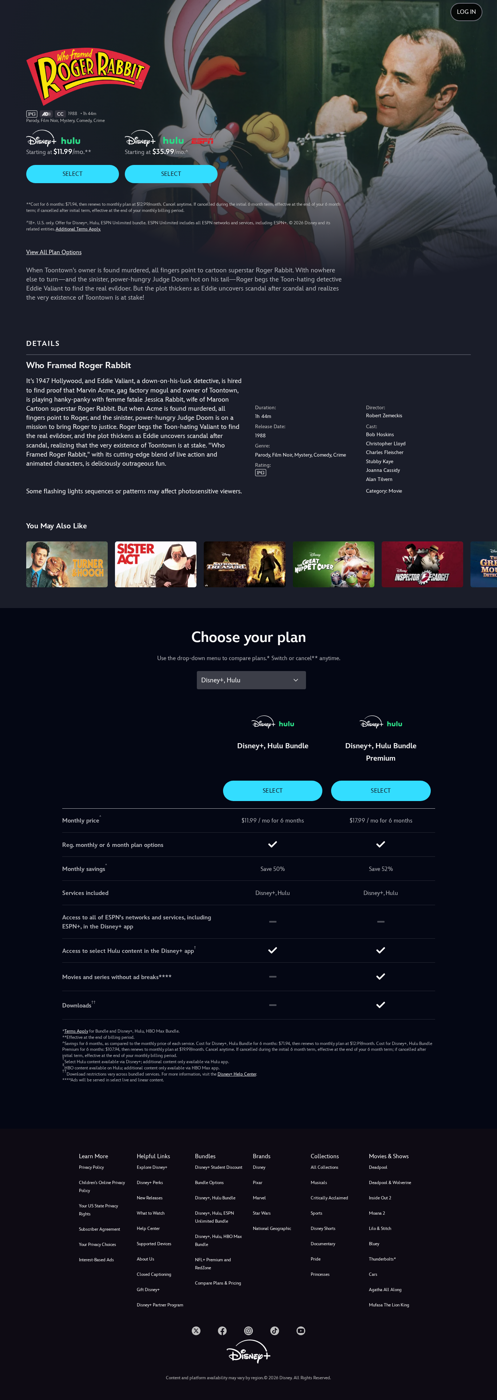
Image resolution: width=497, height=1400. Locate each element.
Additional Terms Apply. (78, 229)
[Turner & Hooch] (67, 564)
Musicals (319, 1182)
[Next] (483, 563)
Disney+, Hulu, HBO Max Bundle (218, 1240)
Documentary (323, 1243)
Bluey (374, 1243)
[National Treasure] (244, 564)
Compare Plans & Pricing (218, 1283)
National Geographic (272, 1228)
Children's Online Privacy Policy (102, 1186)
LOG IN (466, 11)
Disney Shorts (323, 1228)
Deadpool (378, 1167)
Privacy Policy (91, 1167)
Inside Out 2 (380, 1197)
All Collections (324, 1167)
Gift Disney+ (148, 1289)
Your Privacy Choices (97, 1244)
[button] (161, 1156)
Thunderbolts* (382, 1259)
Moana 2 (377, 1213)
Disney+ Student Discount (218, 1167)
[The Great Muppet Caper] (333, 564)
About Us (145, 1259)
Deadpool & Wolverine (390, 1182)
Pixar (257, 1182)
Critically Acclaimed (329, 1197)
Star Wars (262, 1213)
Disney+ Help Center (237, 1074)
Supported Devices (154, 1243)
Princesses (320, 1274)
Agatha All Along (385, 1289)
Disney (259, 1167)
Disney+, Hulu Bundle (215, 1197)
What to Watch (150, 1213)
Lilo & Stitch (380, 1228)
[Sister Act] (155, 564)
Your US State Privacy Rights (98, 1209)
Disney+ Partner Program (160, 1305)
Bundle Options (209, 1182)
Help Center (148, 1228)
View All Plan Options (53, 252)
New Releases (150, 1197)
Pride (316, 1259)
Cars (373, 1274)
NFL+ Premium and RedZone (213, 1263)
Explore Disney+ (152, 1167)
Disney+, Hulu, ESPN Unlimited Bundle (214, 1217)
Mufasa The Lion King (389, 1305)
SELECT (73, 173)
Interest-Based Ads (96, 1259)
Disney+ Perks (150, 1182)
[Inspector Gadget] (422, 564)
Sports (316, 1213)
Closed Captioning (154, 1274)
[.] (196, 1330)
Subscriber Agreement (99, 1229)
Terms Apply (76, 1031)
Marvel (259, 1197)
